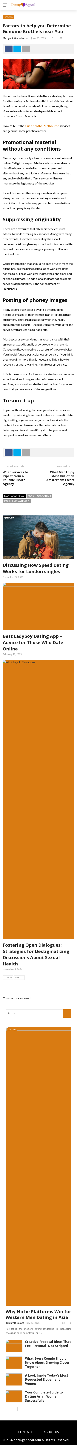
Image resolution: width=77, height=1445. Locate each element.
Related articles (14, 495)
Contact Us (27, 1432)
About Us (51, 1432)
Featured (8, 16)
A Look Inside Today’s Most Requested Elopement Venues (46, 1379)
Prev (9, 977)
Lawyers (11, 1029)
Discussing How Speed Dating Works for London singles (36, 568)
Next (18, 977)
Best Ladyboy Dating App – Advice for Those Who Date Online (33, 642)
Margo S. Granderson (15, 38)
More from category (17, 500)
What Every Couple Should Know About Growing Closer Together (47, 1362)
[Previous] (8, 1409)
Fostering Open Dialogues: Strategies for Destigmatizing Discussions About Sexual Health (36, 954)
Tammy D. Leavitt (15, 1323)
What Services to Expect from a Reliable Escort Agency (15, 478)
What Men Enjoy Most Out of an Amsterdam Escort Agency (60, 478)
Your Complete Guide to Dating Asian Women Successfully (44, 1396)
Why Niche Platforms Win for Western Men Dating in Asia (38, 1314)
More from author (39, 495)
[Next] (15, 1409)
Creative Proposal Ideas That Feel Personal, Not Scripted (48, 1344)
